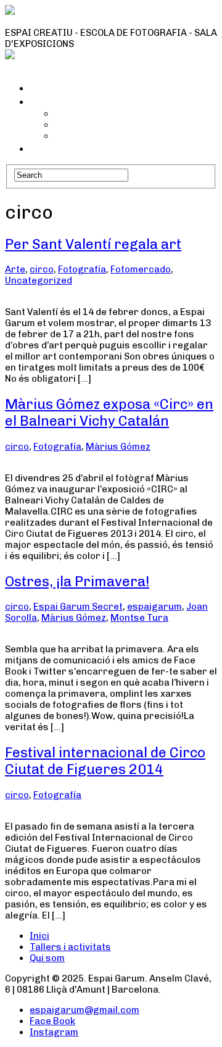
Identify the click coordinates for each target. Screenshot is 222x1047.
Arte (15, 269)
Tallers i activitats (77, 101)
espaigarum (154, 606)
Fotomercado (140, 269)
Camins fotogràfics (98, 124)
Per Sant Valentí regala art (93, 244)
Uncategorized (38, 280)
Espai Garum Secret (78, 606)
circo (42, 269)
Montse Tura (139, 617)
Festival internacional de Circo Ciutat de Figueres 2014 (105, 761)
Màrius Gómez (118, 446)
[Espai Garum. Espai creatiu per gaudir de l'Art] (111, 21)
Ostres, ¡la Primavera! (77, 581)
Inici (41, 88)
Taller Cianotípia (91, 113)
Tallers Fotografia (95, 135)
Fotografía (82, 269)
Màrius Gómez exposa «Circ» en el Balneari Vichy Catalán (109, 412)
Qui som (51, 148)
